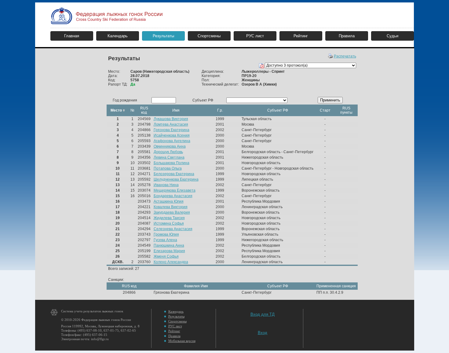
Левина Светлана (169, 157)
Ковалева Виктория (171, 207)
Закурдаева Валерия (172, 212)
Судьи (392, 36)
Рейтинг (301, 36)
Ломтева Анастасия (171, 124)
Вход (262, 332)
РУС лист (255, 36)
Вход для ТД (262, 314)
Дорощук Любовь (168, 152)
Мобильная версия (181, 341)
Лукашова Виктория (171, 119)
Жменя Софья (166, 256)
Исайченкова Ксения (172, 135)
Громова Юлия (166, 234)
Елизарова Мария (169, 251)
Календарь (118, 36)
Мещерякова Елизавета (174, 190)
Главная (71, 36)
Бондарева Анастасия (173, 196)
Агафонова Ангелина (172, 141)
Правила (347, 36)
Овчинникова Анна (170, 146)
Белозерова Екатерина (174, 174)
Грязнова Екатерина (171, 130)
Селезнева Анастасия (173, 229)
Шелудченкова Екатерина (176, 179)
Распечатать (345, 56)
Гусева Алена (165, 240)
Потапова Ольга (168, 168)
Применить (330, 100)
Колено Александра (171, 262)
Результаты (163, 36)
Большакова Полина (171, 163)
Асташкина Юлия (169, 201)
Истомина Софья (169, 223)
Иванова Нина (166, 185)
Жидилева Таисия (169, 218)
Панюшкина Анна (169, 245)
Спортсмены (209, 36)
